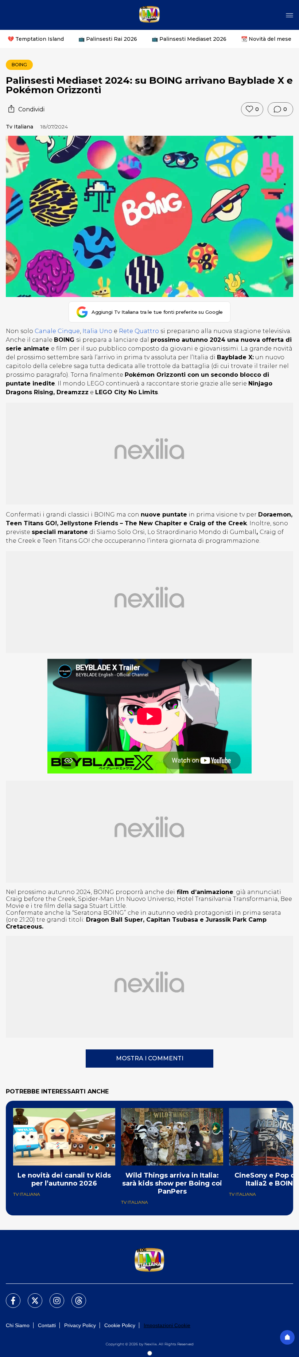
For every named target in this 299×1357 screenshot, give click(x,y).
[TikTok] (74, 1296)
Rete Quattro (139, 331)
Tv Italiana (19, 126)
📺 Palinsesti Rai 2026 (107, 39)
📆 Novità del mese (266, 39)
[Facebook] (9, 1296)
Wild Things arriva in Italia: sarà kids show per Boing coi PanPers (172, 1183)
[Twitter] (31, 1296)
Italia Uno (97, 331)
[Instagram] (52, 1296)
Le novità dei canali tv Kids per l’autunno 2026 (64, 1179)
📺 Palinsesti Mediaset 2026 (189, 39)
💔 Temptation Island (36, 39)
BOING (19, 64)
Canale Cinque (57, 331)
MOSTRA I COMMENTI (149, 1058)
